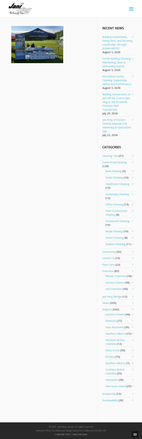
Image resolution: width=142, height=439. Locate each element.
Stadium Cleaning (115, 244)
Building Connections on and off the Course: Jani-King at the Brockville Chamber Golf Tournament (116, 101)
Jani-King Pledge (112, 296)
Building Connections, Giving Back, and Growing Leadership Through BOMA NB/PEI (117, 42)
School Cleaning (114, 237)
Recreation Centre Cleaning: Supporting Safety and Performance (116, 80)
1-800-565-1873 (62, 434)
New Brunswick (114, 327)
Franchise (108, 271)
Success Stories (114, 282)
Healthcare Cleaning (117, 184)
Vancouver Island (115, 386)
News (105, 303)
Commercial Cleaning (114, 162)
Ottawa (109, 356)
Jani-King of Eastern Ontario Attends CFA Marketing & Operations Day (116, 125)
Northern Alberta (115, 333)
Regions (107, 309)
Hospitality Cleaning (117, 194)
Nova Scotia (112, 350)
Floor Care (108, 264)
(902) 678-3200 (80, 434)
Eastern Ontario (115, 314)
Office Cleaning (114, 204)
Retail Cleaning (114, 231)
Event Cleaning (114, 177)
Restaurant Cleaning (117, 221)
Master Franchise (115, 276)
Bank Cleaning (113, 171)
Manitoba (111, 320)
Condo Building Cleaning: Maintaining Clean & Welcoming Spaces (116, 62)
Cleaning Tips (110, 155)
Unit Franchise (113, 289)
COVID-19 (108, 258)
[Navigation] (131, 9)
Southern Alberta (115, 363)
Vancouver (111, 379)
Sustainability (110, 400)
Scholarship (109, 393)
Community (109, 251)
